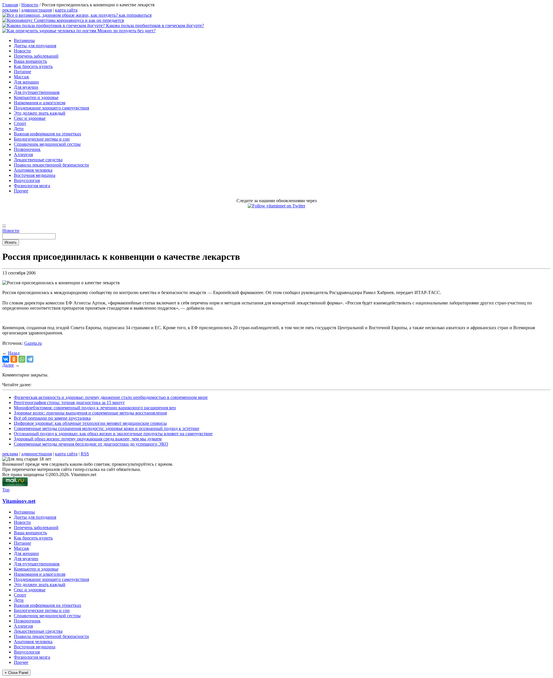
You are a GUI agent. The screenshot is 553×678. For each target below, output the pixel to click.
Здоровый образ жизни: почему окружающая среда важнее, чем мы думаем (88, 438)
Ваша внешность (30, 61)
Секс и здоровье (30, 118)
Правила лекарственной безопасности (51, 164)
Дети (19, 128)
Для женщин (26, 81)
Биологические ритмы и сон (42, 139)
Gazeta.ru (33, 343)
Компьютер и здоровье (36, 97)
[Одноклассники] (13, 359)
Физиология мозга (32, 185)
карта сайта (66, 9)
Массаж (21, 76)
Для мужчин (26, 87)
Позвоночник (27, 149)
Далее (8, 365)
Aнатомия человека (33, 170)
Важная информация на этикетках (47, 133)
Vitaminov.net (18, 501)
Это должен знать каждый (39, 113)
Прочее (21, 190)
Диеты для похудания (35, 45)
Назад (14, 353)
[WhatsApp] (21, 359)
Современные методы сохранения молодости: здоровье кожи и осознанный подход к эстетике (106, 428)
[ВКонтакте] (5, 359)
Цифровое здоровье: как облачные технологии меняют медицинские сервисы (90, 423)
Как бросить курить (33, 66)
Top (6, 489)
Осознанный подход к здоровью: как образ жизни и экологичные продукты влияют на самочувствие (113, 433)
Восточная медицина (34, 175)
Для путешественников (37, 92)
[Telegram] (29, 359)
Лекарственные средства (38, 159)
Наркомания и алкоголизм (39, 102)
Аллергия (23, 154)
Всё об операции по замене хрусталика (52, 418)
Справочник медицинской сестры (47, 144)
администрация (36, 9)
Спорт (20, 123)
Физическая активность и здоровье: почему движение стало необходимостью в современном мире (111, 397)
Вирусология (27, 180)
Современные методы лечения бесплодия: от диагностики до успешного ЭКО (91, 444)
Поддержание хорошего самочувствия (51, 107)
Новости (22, 50)
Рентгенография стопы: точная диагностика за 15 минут (69, 402)
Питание (22, 71)
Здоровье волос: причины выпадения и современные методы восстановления (90, 412)
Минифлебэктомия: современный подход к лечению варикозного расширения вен (95, 407)
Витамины (24, 40)
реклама (10, 9)
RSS (85, 453)
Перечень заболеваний (36, 56)
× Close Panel (16, 673)
